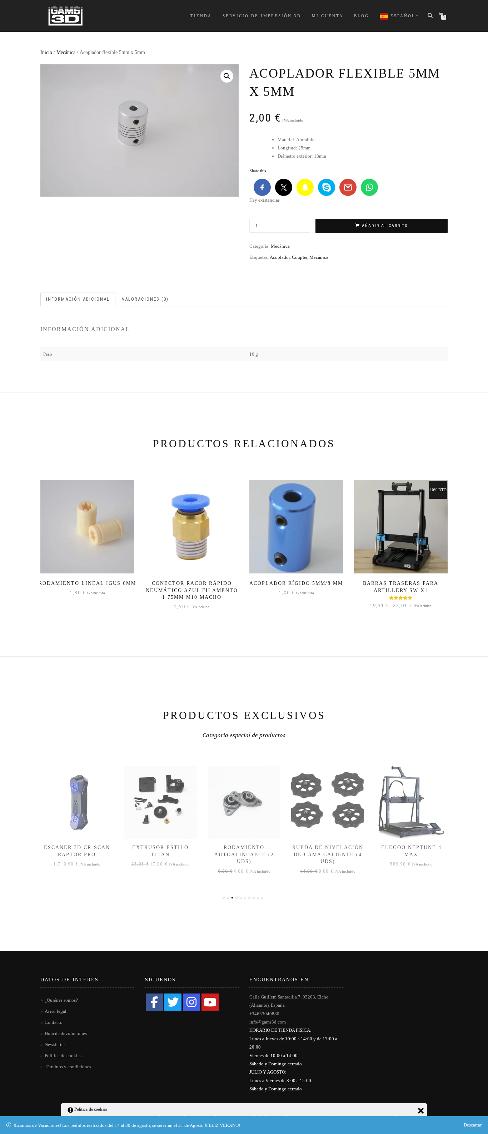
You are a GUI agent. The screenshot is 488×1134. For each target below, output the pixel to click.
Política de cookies (63, 1055)
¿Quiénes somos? (61, 1000)
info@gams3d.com (267, 1022)
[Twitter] (172, 1002)
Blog (361, 16)
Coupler (299, 257)
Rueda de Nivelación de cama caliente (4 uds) (327, 854)
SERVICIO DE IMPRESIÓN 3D (262, 16)
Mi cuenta (327, 16)
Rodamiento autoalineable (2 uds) (244, 854)
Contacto (54, 1022)
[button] (226, 76)
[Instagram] (191, 1002)
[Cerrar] (421, 1111)
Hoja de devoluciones (66, 1033)
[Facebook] (154, 1002)
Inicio (46, 52)
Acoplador (280, 257)
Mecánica (65, 52)
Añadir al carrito (385, 225)
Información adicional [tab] (78, 299)
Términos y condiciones (68, 1066)
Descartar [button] (473, 1125)
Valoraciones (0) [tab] (145, 299)
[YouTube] (210, 1002)
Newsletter (55, 1044)
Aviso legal (55, 1011)
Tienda (201, 16)
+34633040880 (264, 1013)
